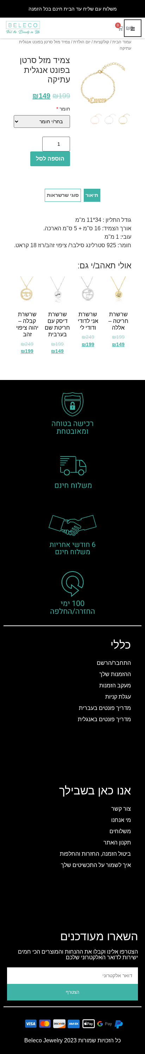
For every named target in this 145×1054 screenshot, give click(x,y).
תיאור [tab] (92, 195)
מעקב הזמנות (115, 685)
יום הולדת (81, 41)
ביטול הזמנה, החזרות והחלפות (95, 854)
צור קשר (121, 809)
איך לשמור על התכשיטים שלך (96, 865)
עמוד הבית (121, 41)
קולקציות (101, 41)
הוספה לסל (50, 159)
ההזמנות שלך (115, 674)
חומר (63, 108)
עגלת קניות (118, 697)
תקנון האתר (117, 843)
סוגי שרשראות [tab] (63, 195)
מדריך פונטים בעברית (105, 708)
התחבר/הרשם (114, 663)
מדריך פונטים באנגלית (104, 719)
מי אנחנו (121, 820)
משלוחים (120, 831)
